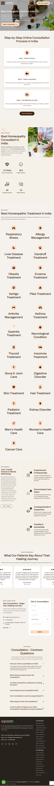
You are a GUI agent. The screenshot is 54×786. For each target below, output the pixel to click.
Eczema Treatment (40, 734)
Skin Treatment (39, 761)
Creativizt (37, 781)
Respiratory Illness (40, 723)
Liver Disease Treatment (41, 727)
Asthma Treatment (40, 743)
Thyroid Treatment (40, 752)
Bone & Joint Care (40, 757)
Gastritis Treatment (40, 745)
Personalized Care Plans (42, 490)
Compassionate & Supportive (42, 508)
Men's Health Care (40, 770)
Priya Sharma (27, 582)
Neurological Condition (41, 747)
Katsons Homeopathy (21, 781)
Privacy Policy (13, 784)
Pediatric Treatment (40, 766)
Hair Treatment (39, 763)
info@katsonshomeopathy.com (12, 617)
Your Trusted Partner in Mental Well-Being (8, 471)
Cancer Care (38, 774)
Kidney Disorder (39, 768)
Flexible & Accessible (39, 525)
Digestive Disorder (40, 759)
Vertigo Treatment (40, 736)
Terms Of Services (5, 784)
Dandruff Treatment (40, 730)
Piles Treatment (39, 738)
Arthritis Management (40, 741)
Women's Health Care (40, 772)
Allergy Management (40, 725)
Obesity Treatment (40, 732)
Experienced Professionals (40, 471)
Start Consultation (27, 113)
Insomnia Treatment (40, 755)
